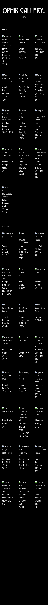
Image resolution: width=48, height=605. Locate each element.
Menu (24, 17)
